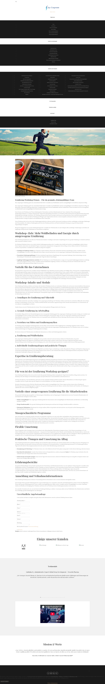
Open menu (52, 11)
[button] (51, 552)
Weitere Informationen (52, 683)
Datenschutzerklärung (33, 526)
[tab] (40, 597)
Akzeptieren (4, 681)
